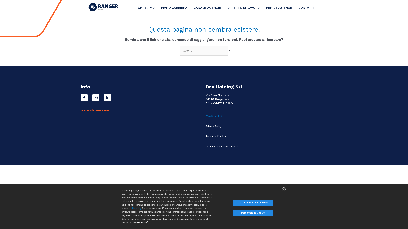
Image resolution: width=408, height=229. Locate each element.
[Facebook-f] (84, 97)
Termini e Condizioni (217, 136)
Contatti (306, 8)
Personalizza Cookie (253, 212)
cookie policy (135, 208)
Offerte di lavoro (243, 8)
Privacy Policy (214, 126)
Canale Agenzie (207, 8)
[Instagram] (95, 97)
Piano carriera (174, 8)
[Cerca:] (204, 51)
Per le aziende (279, 8)
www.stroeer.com (95, 110)
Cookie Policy (137, 222)
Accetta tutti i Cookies (255, 202)
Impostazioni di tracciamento (222, 146)
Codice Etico (216, 116)
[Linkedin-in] (107, 97)
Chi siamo (146, 8)
